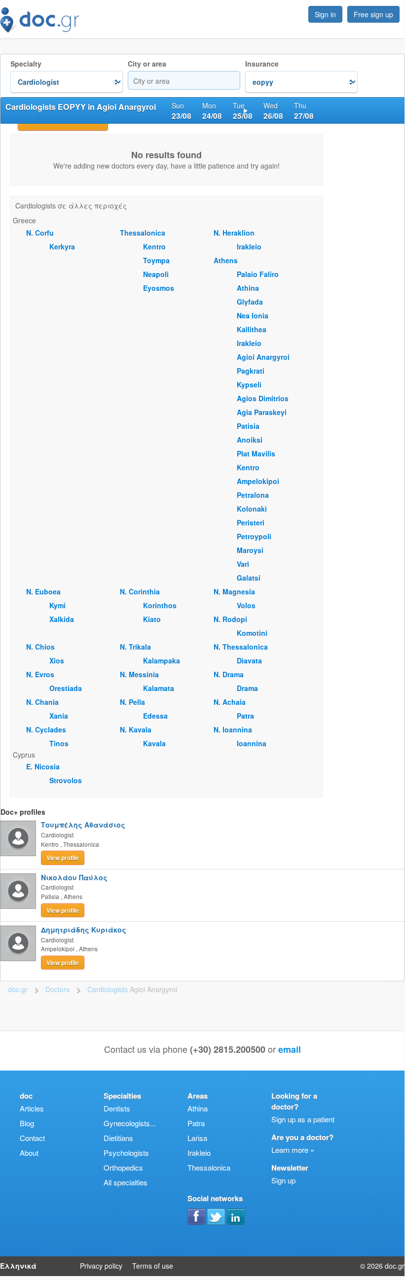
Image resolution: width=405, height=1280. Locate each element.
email (289, 1049)
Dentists (117, 1108)
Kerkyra (62, 246)
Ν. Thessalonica (241, 647)
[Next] (245, 110)
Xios (56, 660)
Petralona (253, 495)
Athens (226, 260)
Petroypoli (254, 536)
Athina (248, 288)
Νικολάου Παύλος (74, 877)
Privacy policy (101, 1266)
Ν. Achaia (230, 702)
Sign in (325, 14)
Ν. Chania (42, 702)
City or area (147, 64)
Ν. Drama (229, 674)
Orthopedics (123, 1167)
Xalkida (61, 619)
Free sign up (373, 14)
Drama (247, 688)
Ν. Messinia (139, 674)
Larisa (197, 1138)
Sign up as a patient (302, 1119)
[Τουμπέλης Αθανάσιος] (18, 838)
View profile (62, 857)
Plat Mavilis (256, 453)
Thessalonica (142, 233)
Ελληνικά (18, 1266)
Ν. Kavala (135, 729)
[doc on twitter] (216, 1216)
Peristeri (250, 522)
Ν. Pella (132, 702)
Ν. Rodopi (230, 619)
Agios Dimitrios (263, 398)
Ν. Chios (40, 647)
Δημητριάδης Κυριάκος (83, 929)
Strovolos (65, 780)
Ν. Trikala (135, 647)
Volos (246, 605)
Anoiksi (249, 440)
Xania (58, 716)
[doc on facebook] (196, 1216)
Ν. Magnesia (234, 591)
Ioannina (251, 743)
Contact (32, 1138)
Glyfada (250, 302)
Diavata (249, 660)
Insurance (262, 64)
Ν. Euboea (43, 591)
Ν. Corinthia (140, 591)
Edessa (155, 716)
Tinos (59, 743)
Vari (243, 564)
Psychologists (126, 1152)
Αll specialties (125, 1182)
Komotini (252, 633)
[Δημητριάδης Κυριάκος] (18, 943)
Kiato (152, 619)
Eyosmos (158, 288)
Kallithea (251, 329)
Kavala (154, 743)
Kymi (57, 605)
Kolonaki (252, 509)
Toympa (156, 260)
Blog (27, 1123)
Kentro (154, 246)
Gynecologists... (130, 1123)
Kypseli (249, 384)
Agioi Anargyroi (263, 357)
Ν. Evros (40, 674)
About (29, 1152)
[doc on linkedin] (236, 1216)
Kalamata (158, 688)
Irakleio (249, 246)
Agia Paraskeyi (262, 412)
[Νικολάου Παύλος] (18, 891)
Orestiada (65, 688)
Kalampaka (161, 660)
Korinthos (160, 605)
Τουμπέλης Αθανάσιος (83, 825)
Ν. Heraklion (234, 233)
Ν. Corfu (40, 233)
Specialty (25, 64)
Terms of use (152, 1266)
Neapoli (156, 274)
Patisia (248, 426)
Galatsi (248, 578)
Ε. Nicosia (43, 766)
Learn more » (292, 1149)
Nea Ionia (252, 315)
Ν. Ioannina (233, 729)
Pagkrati (250, 371)
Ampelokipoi (258, 481)
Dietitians (118, 1138)
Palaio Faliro (258, 274)
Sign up (283, 1180)
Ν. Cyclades (46, 729)
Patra (245, 716)
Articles (32, 1108)
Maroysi (250, 550)
